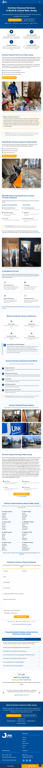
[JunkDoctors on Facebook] (23, 760)
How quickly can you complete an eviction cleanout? (15, 651)
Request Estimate (21, 616)
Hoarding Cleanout (36, 232)
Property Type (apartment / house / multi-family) (13, 593)
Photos (11, 610)
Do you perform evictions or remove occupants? (14, 639)
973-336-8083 (29, 20)
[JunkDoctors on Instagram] (27, 760)
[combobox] (21, 590)
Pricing (23, 741)
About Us (24, 737)
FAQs (23, 747)
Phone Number (6, 582)
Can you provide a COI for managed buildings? (13, 662)
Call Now (11, 766)
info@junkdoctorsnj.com (27, 757)
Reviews (24, 745)
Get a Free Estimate (14, 19)
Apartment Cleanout (11, 720)
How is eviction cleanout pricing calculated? (13, 665)
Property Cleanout (30, 306)
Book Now (33, 766)
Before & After (25, 743)
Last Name (24, 571)
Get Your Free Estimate (9, 77)
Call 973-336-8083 (30, 715)
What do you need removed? (9, 599)
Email (4, 576)
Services (24, 739)
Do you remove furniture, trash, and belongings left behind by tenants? (19, 654)
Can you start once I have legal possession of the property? (16, 647)
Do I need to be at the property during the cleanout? (15, 658)
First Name (5, 571)
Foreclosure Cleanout (21, 723)
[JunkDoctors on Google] (30, 760)
